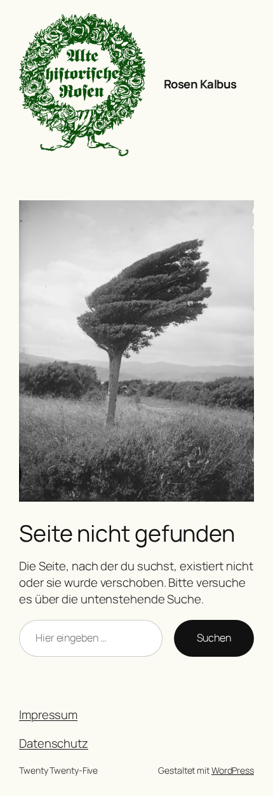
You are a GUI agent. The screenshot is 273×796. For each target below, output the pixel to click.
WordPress (232, 770)
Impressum (48, 714)
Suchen (214, 638)
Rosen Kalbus (200, 84)
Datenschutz (53, 743)
